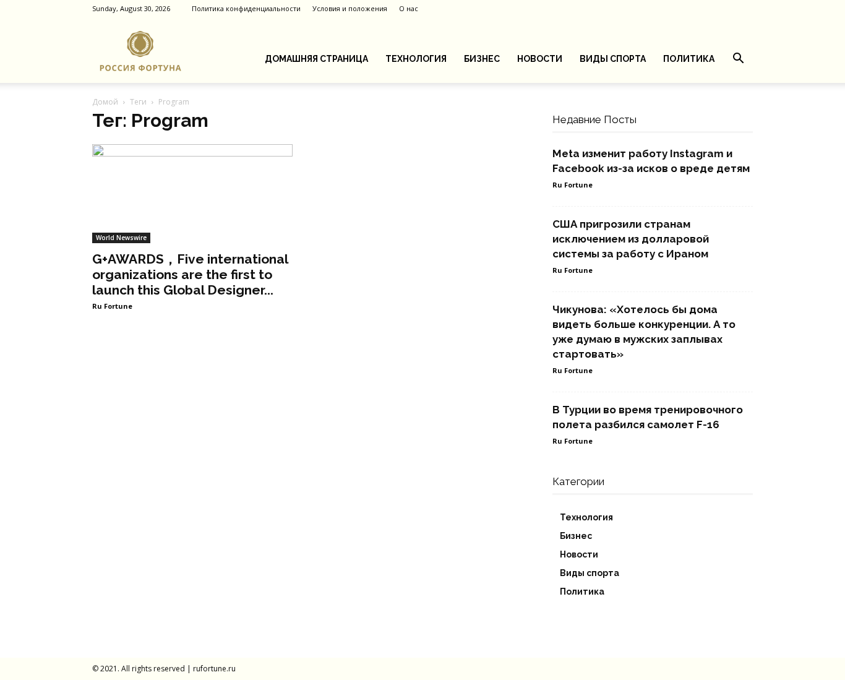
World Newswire (121, 237)
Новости (539, 59)
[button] (738, 60)
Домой (105, 102)
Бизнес (482, 59)
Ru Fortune (112, 306)
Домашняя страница (316, 59)
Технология (416, 59)
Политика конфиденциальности (246, 8)
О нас (408, 8)
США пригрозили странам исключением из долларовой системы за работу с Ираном (630, 239)
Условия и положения (349, 8)
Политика (688, 59)
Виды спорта (613, 59)
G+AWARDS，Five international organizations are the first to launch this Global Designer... (190, 274)
